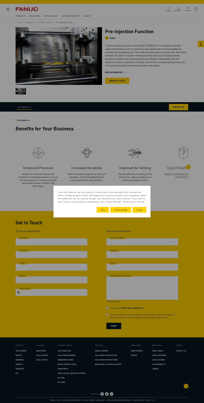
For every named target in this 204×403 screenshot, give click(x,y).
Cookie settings (120, 210)
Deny (103, 210)
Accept (139, 210)
